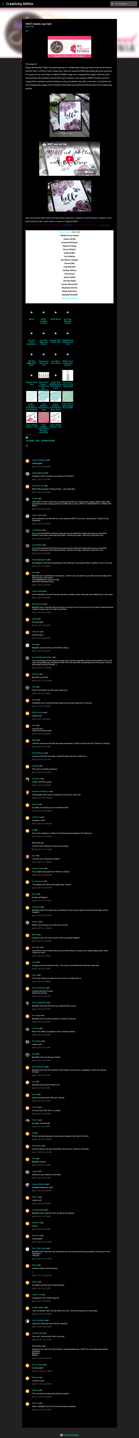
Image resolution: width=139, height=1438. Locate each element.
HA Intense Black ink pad (43, 363)
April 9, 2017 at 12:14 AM (42, 1259)
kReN (34, 740)
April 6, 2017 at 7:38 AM (41, 706)
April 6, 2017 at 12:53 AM (42, 680)
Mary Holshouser (39, 988)
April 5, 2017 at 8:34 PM (41, 638)
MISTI (31, 319)
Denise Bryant (37, 604)
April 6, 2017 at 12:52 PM (41, 941)
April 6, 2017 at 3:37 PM (41, 1009)
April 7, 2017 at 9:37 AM (41, 1178)
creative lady (37, 1333)
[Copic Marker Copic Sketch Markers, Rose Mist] (43, 422)
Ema (34, 572)
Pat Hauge (36, 1015)
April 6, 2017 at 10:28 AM (42, 811)
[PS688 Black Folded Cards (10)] (68, 334)
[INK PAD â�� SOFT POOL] (31, 355)
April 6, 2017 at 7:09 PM (41, 1088)
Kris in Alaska (37, 1365)
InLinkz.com (28, 434)
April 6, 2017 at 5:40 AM (41, 693)
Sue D (34, 1094)
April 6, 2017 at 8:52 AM (41, 747)
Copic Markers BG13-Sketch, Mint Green (55, 407)
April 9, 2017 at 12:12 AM (42, 1242)
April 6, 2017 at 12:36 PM (41, 915)
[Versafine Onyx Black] (56, 355)
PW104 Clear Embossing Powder (67, 363)
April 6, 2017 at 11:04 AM (42, 836)
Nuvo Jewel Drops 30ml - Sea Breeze (67, 385)
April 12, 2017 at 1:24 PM (41, 1410)
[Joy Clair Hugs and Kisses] (44, 334)
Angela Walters (38, 1307)
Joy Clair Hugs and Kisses (44, 342)
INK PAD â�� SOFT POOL (31, 363)
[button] (27, 31)
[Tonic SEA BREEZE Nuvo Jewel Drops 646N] (56, 376)
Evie (33, 1158)
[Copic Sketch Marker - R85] (31, 422)
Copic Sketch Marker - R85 (31, 426)
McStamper (36, 1146)
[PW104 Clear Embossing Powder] (68, 355)
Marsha (35, 804)
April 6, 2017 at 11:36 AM (42, 862)
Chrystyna (36, 907)
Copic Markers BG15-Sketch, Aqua (43, 407)
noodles (35, 766)
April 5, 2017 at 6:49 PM (41, 566)
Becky (34, 934)
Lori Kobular (37, 530)
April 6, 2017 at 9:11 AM (41, 759)
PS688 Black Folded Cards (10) (67, 342)
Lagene (35, 1171)
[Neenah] (56, 334)
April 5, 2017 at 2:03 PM (41, 467)
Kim (33, 644)
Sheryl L (35, 922)
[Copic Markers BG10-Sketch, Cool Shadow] (31, 401)
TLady (34, 498)
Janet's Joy (36, 1295)
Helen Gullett (37, 515)
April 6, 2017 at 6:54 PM (41, 1060)
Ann (33, 1054)
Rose (34, 700)
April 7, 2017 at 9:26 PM (41, 1203)
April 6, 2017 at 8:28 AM (41, 719)
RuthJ (34, 1265)
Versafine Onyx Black (56, 362)
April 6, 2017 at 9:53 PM (41, 1126)
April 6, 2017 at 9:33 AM (41, 785)
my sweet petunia (48, 440)
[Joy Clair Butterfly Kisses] (68, 313)
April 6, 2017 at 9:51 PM (41, 1114)
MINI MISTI (56, 319)
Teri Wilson (36, 1041)
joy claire (29, 440)
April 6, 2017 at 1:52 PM (41, 956)
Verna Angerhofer (39, 1003)
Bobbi (34, 619)
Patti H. (35, 1197)
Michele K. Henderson (40, 791)
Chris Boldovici (38, 753)
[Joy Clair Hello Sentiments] (31, 334)
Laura (34, 975)
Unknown (35, 632)
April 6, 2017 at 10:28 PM (41, 1139)
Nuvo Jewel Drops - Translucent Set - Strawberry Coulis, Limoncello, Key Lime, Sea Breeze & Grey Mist (43, 390)
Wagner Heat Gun (31, 383)
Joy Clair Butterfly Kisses (68, 321)
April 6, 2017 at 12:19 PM (41, 901)
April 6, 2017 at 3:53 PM (41, 1022)
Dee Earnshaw (37, 712)
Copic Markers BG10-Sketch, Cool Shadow (31, 407)
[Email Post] (27, 438)
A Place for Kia (38, 486)
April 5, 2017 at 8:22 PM (41, 625)
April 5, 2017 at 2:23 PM (41, 479)
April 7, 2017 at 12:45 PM (41, 1191)
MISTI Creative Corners (43, 321)
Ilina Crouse (64, 232)
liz (33, 1133)
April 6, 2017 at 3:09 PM (41, 981)
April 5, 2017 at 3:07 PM (41, 492)
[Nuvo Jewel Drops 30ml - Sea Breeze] (67, 380)
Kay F (34, 894)
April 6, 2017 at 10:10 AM (42, 798)
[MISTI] (31, 313)
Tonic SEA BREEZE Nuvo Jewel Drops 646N (55, 385)
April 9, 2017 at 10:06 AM (42, 1275)
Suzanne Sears (37, 868)
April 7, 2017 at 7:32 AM (41, 1165)
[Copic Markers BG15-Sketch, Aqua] (43, 401)
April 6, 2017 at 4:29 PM (41, 1035)
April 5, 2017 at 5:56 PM (41, 524)
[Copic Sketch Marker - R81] (55, 422)
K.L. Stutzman (37, 881)
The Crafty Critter (39, 1248)
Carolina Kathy (38, 1210)
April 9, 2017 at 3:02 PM (41, 1301)
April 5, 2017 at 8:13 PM (41, 612)
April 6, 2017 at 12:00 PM (41, 875)
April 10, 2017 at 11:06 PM (42, 1371)
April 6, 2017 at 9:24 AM (41, 772)
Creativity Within (19, 4)
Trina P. (35, 1120)
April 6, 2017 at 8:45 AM (41, 734)
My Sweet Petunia (69, 298)
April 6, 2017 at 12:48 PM (41, 928)
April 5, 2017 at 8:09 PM (41, 598)
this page (68, 225)
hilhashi (35, 1377)
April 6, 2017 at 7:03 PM (41, 1075)
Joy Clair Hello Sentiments (32, 342)
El (32, 830)
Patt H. (34, 1282)
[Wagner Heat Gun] (31, 376)
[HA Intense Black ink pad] (44, 355)
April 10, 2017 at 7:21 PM (41, 1340)
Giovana (35, 674)
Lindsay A (36, 817)
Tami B (35, 1107)
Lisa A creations (38, 1320)
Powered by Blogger (71, 1435)
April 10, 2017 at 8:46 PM (41, 1358)
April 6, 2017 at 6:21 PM (41, 1048)
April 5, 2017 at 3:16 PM (41, 509)
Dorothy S (36, 779)
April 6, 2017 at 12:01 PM (41, 888)
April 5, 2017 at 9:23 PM (41, 651)
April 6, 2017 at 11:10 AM (42, 849)
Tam (34, 962)
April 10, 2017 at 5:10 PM (41, 1327)
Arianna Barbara (38, 1184)
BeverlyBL (36, 947)
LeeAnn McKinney (39, 460)
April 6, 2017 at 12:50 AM (42, 668)
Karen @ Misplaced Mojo (42, 657)
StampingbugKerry (39, 560)
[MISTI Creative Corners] (44, 313)
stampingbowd (38, 473)
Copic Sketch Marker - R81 (55, 426)
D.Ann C (35, 1403)
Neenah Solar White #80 (55, 341)
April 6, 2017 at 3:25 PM (41, 996)
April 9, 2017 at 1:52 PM (41, 1288)
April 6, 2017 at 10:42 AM (42, 824)
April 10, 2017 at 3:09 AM (42, 1314)
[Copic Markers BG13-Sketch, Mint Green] (55, 401)
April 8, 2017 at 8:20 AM (41, 1229)
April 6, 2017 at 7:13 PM (41, 1101)
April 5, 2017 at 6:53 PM (41, 585)
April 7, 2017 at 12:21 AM (42, 1152)
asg (33, 1081)
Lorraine (35, 1028)
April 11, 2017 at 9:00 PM (41, 1397)
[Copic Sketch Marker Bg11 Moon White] (67, 401)
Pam (34, 687)
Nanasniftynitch (38, 1067)
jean (33, 856)
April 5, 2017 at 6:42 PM (41, 538)
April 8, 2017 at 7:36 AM (41, 1216)
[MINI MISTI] (56, 313)
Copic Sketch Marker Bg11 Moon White (68, 406)
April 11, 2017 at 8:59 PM (41, 1384)
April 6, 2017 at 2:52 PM (41, 969)
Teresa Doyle (37, 591)
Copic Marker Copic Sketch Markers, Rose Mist (43, 428)
